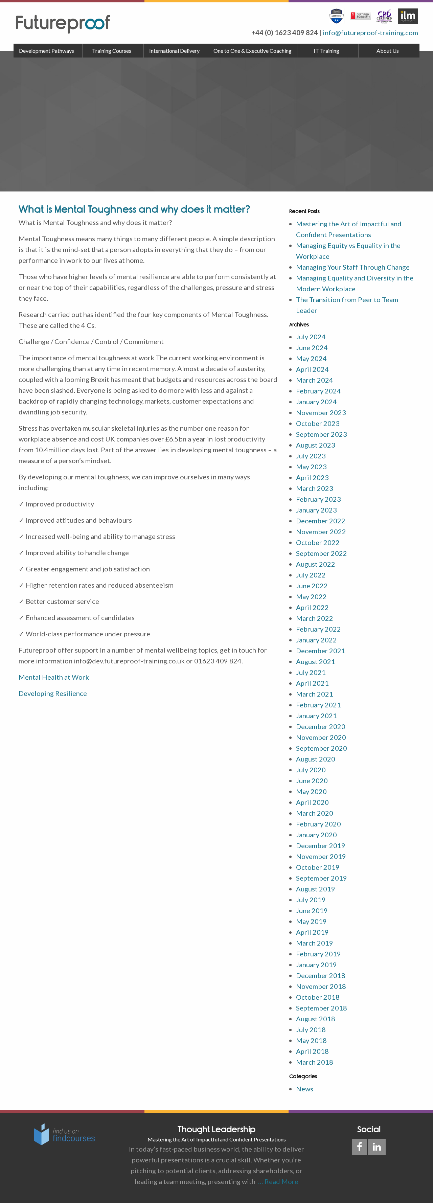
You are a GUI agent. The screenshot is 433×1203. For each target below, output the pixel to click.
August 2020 (315, 759)
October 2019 (318, 867)
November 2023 (321, 412)
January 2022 (316, 640)
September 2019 (321, 878)
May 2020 (311, 791)
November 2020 (321, 737)
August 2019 (315, 889)
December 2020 (320, 726)
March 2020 (314, 813)
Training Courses (111, 50)
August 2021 (315, 661)
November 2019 (321, 856)
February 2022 (318, 629)
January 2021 (316, 715)
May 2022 (311, 596)
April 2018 (312, 1051)
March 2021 (314, 694)
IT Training (326, 50)
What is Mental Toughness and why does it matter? (134, 209)
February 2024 (318, 391)
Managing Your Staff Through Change (353, 267)
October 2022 (318, 542)
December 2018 (320, 975)
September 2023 (321, 434)
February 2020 (318, 824)
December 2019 (320, 845)
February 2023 (318, 499)
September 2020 (321, 748)
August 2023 (315, 445)
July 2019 (311, 899)
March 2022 (314, 618)
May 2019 (311, 921)
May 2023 (311, 466)
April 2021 (312, 683)
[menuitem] (48, 51)
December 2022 (320, 521)
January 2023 (316, 510)
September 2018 (321, 1008)
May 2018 (311, 1040)
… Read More (276, 1181)
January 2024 (316, 402)
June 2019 (312, 910)
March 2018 (314, 1062)
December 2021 (320, 650)
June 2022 (312, 586)
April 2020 (312, 802)
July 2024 (311, 337)
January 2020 (316, 835)
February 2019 (318, 954)
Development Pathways (46, 50)
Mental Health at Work (54, 677)
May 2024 (311, 358)
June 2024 (312, 347)
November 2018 (321, 986)
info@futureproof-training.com (370, 32)
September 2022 (321, 553)
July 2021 (311, 672)
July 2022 (311, 575)
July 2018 (311, 1029)
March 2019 (314, 943)
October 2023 (318, 423)
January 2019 (316, 964)
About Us (388, 50)
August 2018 (315, 1019)
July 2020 (311, 770)
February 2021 (318, 705)
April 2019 (312, 932)
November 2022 (321, 531)
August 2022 (315, 564)
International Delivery (174, 50)
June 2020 (312, 780)
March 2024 (314, 380)
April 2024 (312, 369)
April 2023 (312, 477)
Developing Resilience (53, 693)
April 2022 (312, 607)
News (304, 1089)
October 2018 (318, 997)
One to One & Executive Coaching (252, 50)
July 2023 (311, 456)
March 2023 (314, 488)
